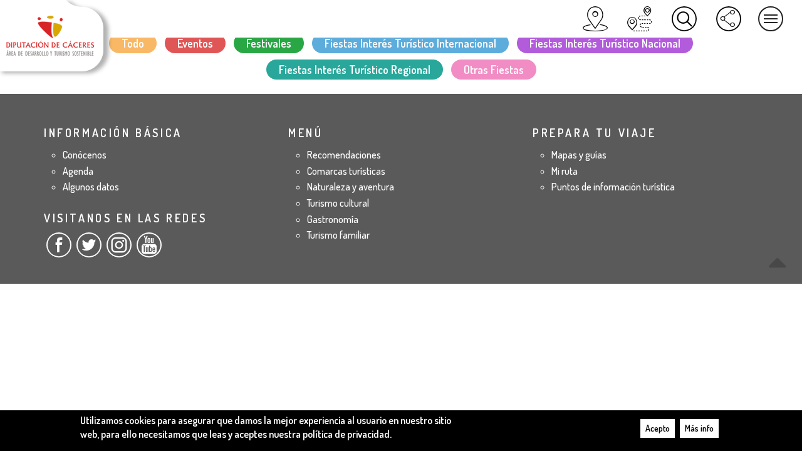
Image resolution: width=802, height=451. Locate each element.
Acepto (657, 428)
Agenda (78, 171)
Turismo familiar (338, 235)
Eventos (195, 43)
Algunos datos (91, 186)
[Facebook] (59, 250)
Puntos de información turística (613, 186)
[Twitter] (89, 250)
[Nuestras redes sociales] (728, 18)
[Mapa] (595, 18)
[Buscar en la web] (684, 18)
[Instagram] (119, 250)
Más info (699, 428)
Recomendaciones (344, 154)
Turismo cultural (338, 203)
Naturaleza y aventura (350, 186)
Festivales (268, 43)
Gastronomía (332, 219)
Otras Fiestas (494, 69)
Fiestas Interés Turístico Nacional (604, 43)
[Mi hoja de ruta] (639, 18)
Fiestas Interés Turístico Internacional (410, 43)
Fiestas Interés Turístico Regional (354, 69)
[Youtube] (149, 250)
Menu (770, 18)
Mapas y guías (579, 154)
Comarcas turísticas (346, 171)
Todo (133, 43)
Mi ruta (564, 171)
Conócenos (85, 154)
